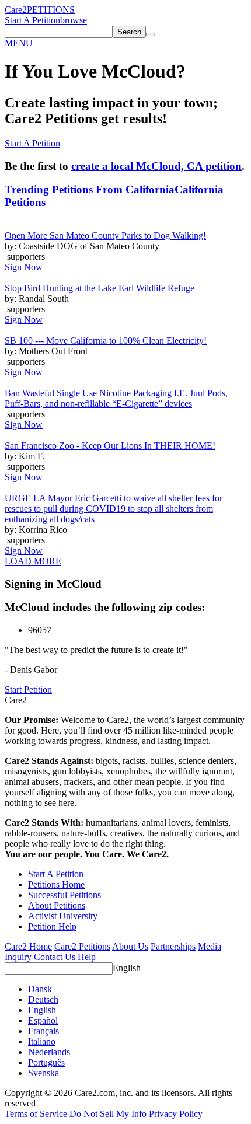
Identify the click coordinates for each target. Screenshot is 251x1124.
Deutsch (43, 999)
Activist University (62, 916)
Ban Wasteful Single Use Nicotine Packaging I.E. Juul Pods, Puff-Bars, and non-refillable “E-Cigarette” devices (116, 398)
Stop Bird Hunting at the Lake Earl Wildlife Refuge (99, 288)
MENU (19, 43)
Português (46, 1062)
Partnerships (173, 946)
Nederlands (49, 1052)
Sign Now (24, 267)
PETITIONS (51, 10)
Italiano (41, 1041)
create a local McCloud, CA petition (156, 166)
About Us (130, 946)
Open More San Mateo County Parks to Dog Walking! (105, 235)
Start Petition (28, 689)
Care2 (16, 10)
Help (87, 957)
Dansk (40, 989)
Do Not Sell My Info (108, 1114)
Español (43, 1020)
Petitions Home (56, 884)
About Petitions (56, 905)
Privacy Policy (176, 1114)
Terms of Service (36, 1114)
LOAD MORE (33, 561)
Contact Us (54, 957)
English (127, 968)
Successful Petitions (64, 895)
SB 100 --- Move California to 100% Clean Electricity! (106, 340)
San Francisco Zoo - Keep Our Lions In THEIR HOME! (110, 446)
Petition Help (52, 926)
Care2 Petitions (82, 946)
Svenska (43, 1073)
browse (73, 20)
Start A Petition (32, 20)
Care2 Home (28, 946)
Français (43, 1031)
